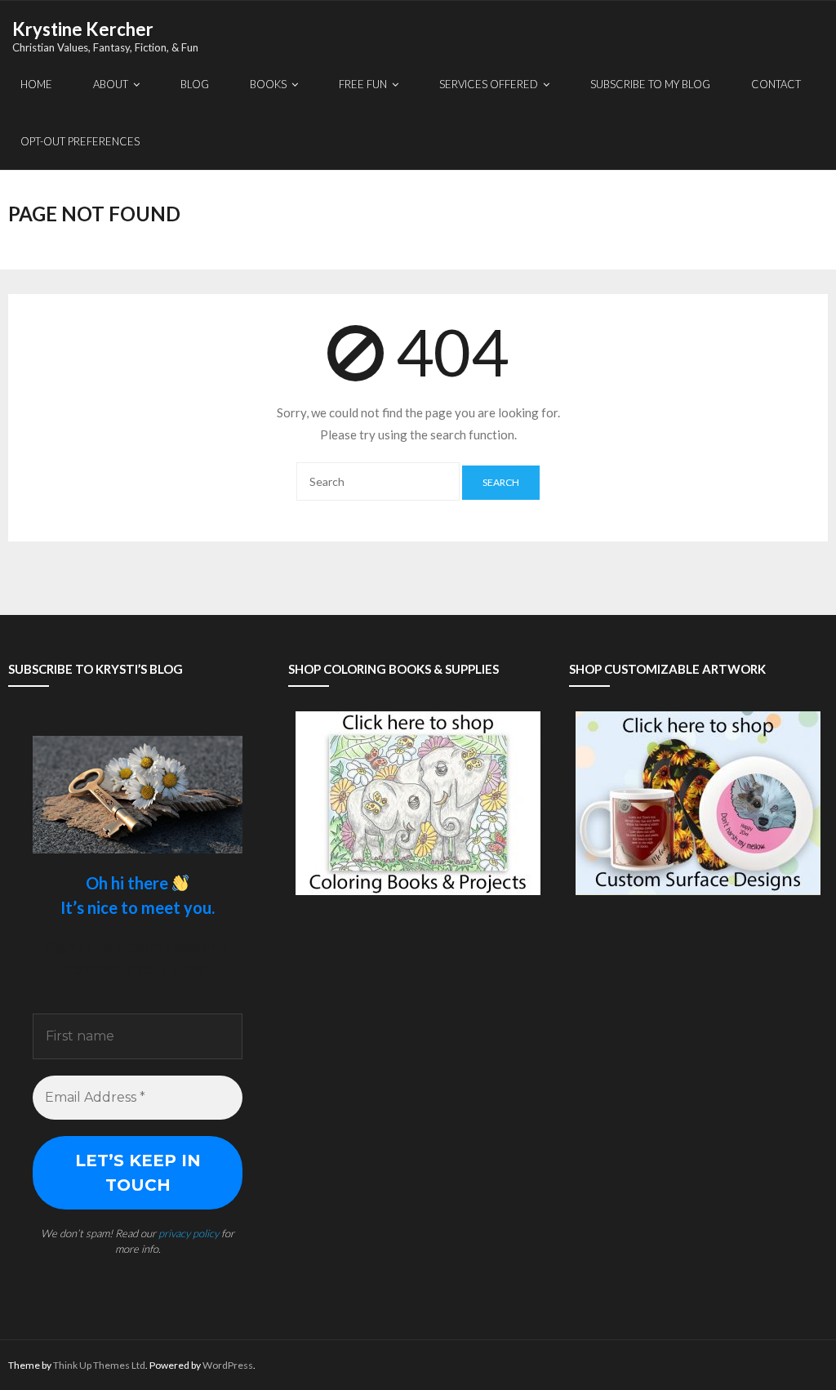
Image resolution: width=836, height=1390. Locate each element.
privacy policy (188, 1233)
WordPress (227, 1365)
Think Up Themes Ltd (99, 1365)
